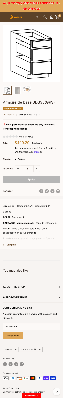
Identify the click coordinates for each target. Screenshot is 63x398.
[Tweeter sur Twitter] (52, 191)
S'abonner (13, 335)
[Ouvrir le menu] (4, 17)
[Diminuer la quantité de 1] (18, 168)
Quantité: (8, 168)
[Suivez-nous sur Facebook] (5, 364)
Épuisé (31, 179)
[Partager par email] (58, 191)
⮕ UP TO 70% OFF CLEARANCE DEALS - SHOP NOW (31, 5)
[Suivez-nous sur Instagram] (16, 364)
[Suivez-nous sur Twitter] (10, 364)
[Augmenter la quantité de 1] (37, 168)
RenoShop (8, 114)
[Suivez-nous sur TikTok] (22, 364)
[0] (57, 17)
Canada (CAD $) (29, 349)
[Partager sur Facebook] (41, 191)
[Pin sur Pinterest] (47, 191)
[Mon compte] (51, 17)
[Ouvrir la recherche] (45, 17)
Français (8, 349)
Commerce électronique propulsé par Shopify (24, 392)
